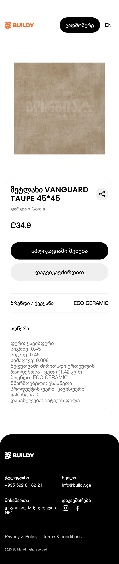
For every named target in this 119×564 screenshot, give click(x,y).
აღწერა (20, 328)
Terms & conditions (62, 536)
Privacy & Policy (21, 536)
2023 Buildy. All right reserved (26, 549)
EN (108, 25)
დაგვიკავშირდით (59, 272)
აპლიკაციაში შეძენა (59, 250)
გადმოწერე (80, 25)
